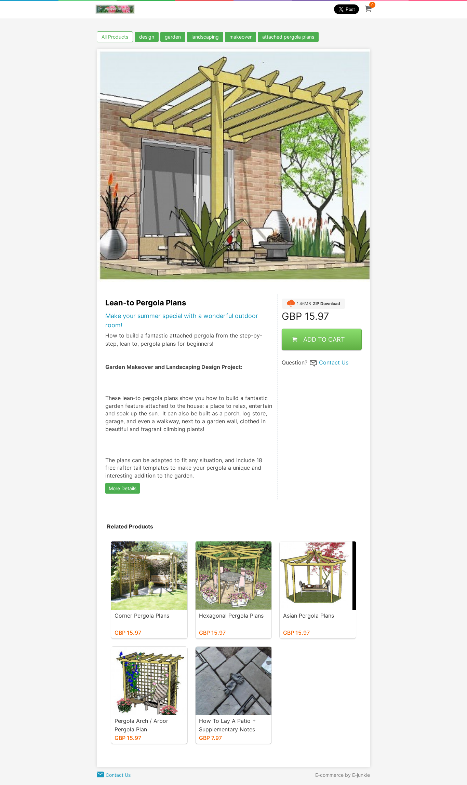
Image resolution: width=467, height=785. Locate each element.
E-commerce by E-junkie (342, 775)
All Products (115, 37)
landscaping (205, 37)
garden (173, 37)
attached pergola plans (288, 37)
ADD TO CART (324, 339)
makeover (240, 37)
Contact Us (333, 362)
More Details (122, 488)
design (146, 37)
